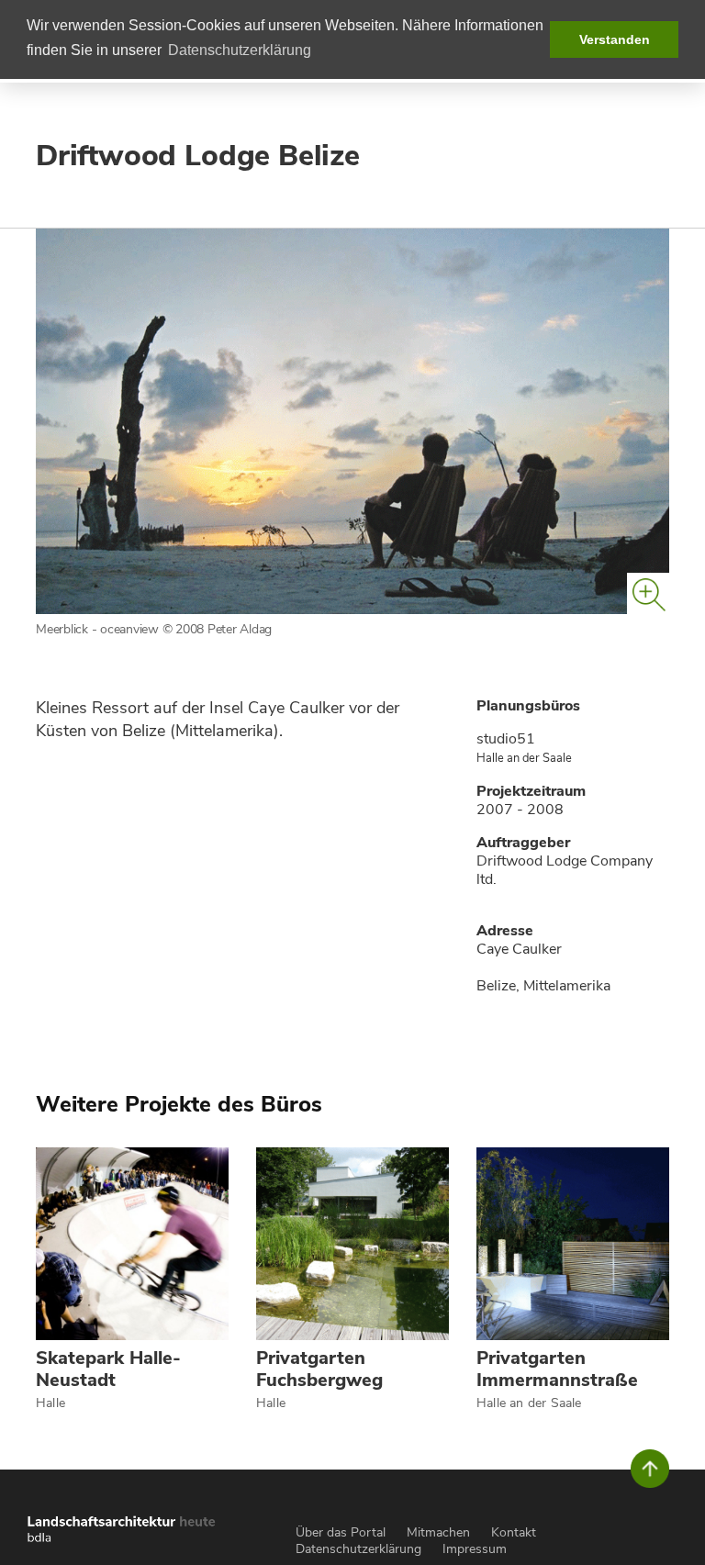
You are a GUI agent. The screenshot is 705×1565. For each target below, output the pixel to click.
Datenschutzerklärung (358, 1549)
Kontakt (513, 1532)
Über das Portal (341, 1532)
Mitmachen (438, 1532)
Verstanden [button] (614, 39)
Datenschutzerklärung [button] (239, 50)
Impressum (474, 1549)
